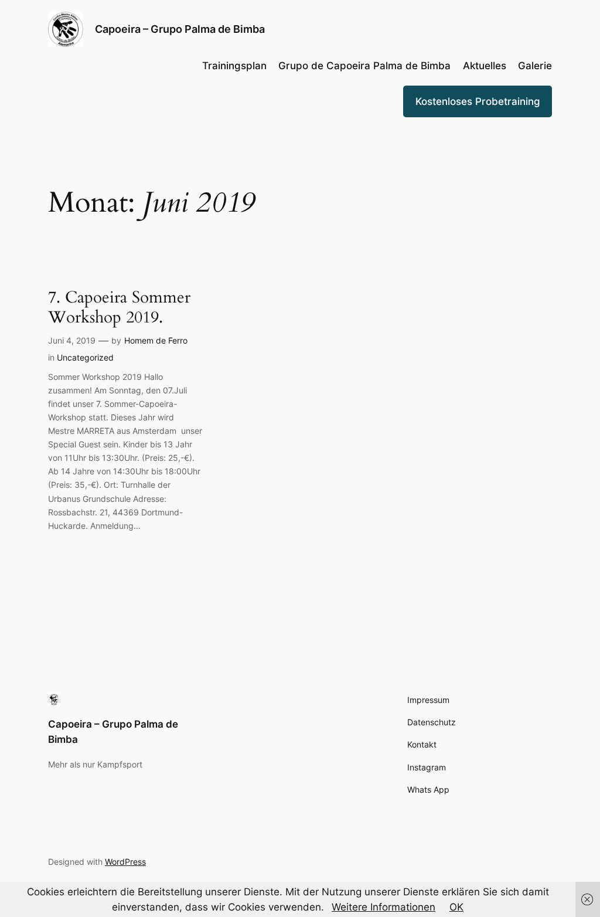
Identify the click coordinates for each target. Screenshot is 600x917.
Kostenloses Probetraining (477, 101)
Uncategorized (85, 357)
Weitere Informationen (383, 907)
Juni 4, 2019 (72, 340)
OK (456, 907)
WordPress (125, 862)
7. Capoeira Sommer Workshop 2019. (119, 307)
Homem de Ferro (156, 340)
